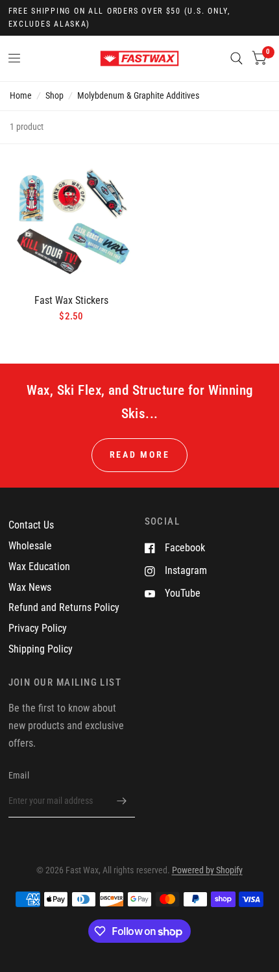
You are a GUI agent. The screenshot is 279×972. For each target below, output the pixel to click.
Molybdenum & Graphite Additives (138, 95)
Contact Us (31, 525)
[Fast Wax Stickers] (71, 220)
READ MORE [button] (140, 454)
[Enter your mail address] (122, 800)
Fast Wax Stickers (71, 300)
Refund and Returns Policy (63, 607)
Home (21, 95)
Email (18, 775)
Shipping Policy (40, 649)
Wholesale (30, 546)
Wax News (29, 587)
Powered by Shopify (207, 870)
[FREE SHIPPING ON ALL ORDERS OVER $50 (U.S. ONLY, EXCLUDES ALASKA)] (139, 18)
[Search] (236, 58)
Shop (54, 95)
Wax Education (39, 566)
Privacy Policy (37, 628)
